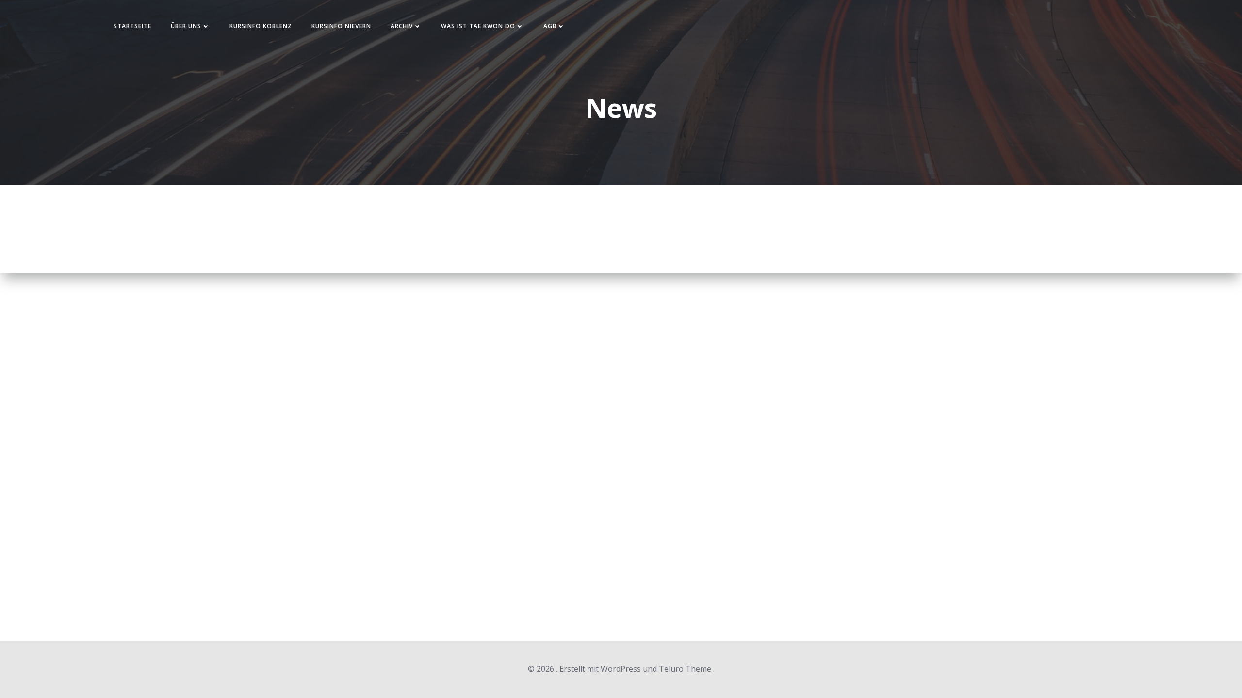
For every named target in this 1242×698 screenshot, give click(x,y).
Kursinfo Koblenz (260, 26)
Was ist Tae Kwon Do (478, 26)
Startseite (132, 26)
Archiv (402, 26)
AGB (549, 26)
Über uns (186, 26)
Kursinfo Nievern (341, 26)
